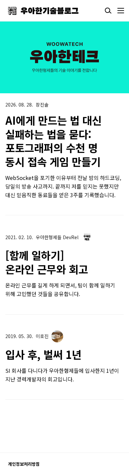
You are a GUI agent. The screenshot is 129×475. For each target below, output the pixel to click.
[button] (91, 57)
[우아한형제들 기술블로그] (43, 11)
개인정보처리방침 (24, 464)
